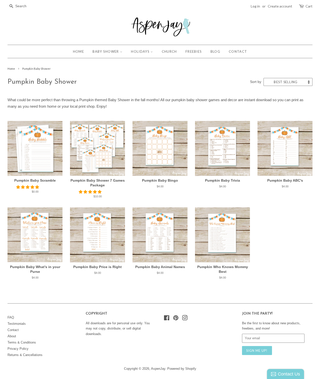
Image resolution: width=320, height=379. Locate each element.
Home (11, 68)
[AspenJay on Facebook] (167, 319)
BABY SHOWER (106, 51)
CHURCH (169, 51)
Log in (255, 6)
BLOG (215, 51)
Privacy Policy (18, 349)
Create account (280, 6)
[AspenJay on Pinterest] (175, 319)
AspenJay (158, 369)
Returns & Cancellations (25, 355)
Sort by (255, 82)
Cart (309, 6)
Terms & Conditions (22, 342)
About (12, 336)
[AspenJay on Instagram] (185, 319)
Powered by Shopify (181, 369)
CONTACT (238, 51)
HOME (78, 51)
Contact (13, 330)
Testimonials (17, 324)
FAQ (11, 317)
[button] (28, 187)
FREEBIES (194, 51)
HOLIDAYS (140, 51)
